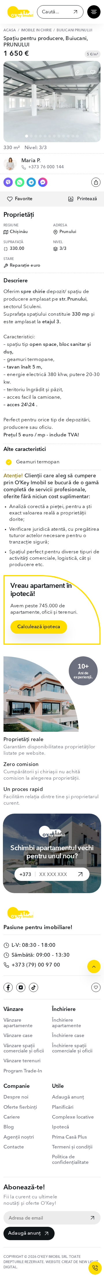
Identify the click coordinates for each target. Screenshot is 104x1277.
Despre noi (15, 1097)
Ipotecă (60, 1127)
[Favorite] (92, 72)
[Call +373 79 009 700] (95, 1268)
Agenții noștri (18, 1137)
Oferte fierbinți (20, 1107)
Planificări (62, 1107)
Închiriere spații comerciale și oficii (72, 1048)
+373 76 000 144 (46, 167)
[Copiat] (77, 72)
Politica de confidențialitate (70, 1160)
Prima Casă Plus (69, 1137)
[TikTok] (33, 987)
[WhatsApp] (19, 182)
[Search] (75, 12)
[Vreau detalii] (80, 874)
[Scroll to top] (94, 966)
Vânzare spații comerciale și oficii (23, 1048)
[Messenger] (42, 182)
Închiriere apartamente (66, 1023)
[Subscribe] (92, 1218)
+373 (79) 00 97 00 (36, 965)
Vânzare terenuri (21, 1061)
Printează (87, 199)
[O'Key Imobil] (20, 12)
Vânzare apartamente (18, 1023)
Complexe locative (73, 1117)
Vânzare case (18, 1035)
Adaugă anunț (24, 1233)
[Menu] (94, 12)
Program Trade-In (22, 1071)
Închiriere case (68, 1035)
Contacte (13, 1147)
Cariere (11, 1117)
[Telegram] (31, 182)
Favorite (23, 199)
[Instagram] (20, 987)
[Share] (96, 182)
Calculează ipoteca (38, 626)
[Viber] (8, 182)
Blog (8, 1127)
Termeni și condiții (72, 1147)
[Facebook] (8, 987)
